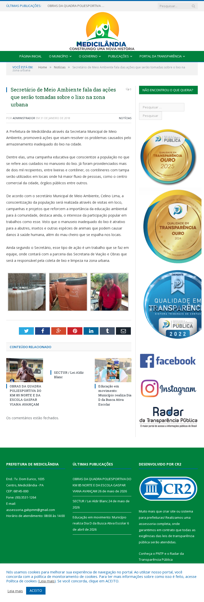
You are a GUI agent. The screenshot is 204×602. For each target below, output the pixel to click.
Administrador (24, 118)
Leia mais (46, 581)
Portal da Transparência (161, 56)
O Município (58, 56)
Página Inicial (30, 56)
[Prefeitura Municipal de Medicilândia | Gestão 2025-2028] (102, 30)
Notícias (125, 118)
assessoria (147, 523)
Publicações (118, 56)
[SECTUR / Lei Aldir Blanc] (69, 363)
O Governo (88, 56)
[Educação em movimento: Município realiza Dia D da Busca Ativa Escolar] (113, 370)
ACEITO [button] (36, 590)
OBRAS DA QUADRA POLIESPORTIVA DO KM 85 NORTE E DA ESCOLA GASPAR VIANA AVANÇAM (25, 395)
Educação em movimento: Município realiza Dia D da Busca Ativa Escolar (114, 395)
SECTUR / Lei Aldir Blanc (65, 6)
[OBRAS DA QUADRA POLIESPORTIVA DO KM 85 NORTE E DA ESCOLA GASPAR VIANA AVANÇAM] (24, 370)
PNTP (160, 553)
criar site (169, 511)
